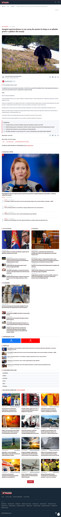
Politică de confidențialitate (17, 496)
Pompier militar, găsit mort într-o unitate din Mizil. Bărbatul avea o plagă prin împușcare (30, 410)
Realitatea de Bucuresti (52, 503)
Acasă (4, 6)
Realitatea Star (18, 503)
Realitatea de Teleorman (46, 505)
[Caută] (55, 2)
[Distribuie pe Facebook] (53, 77)
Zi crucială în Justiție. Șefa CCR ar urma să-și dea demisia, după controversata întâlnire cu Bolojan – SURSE (28, 201)
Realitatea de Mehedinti (15, 76)
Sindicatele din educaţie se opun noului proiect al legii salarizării (21, 129)
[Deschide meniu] (58, 2)
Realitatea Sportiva (11, 503)
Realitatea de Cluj (29, 505)
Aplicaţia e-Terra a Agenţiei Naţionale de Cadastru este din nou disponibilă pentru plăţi (11, 454)
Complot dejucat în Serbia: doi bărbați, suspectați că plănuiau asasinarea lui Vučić (24, 124)
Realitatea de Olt (54, 505)
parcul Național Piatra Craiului (22, 141)
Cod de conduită (26, 496)
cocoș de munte (9, 141)
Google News (30, 145)
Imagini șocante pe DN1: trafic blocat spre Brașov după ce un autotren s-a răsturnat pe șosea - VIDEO (49, 433)
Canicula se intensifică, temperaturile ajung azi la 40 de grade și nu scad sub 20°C (10, 476)
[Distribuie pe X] (58, 77)
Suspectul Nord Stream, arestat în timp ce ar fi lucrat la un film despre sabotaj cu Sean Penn (17, 278)
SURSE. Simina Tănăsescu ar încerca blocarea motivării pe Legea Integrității (43, 271)
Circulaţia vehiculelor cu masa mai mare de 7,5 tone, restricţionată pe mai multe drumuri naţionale (28, 131)
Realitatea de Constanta (21, 505)
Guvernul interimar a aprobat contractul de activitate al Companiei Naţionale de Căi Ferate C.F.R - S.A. (30, 433)
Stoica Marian (37, 428)
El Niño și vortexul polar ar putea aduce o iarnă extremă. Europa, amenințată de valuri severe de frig (50, 454)
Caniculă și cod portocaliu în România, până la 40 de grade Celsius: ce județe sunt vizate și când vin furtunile (49, 411)
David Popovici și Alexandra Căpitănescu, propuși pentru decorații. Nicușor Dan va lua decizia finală (9, 411)
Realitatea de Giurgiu (37, 505)
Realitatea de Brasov (43, 503)
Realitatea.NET (3, 503)
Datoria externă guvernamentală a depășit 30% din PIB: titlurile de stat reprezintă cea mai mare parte (15, 306)
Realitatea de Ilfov (4, 505)
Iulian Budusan (56, 472)
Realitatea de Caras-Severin (26, 503)
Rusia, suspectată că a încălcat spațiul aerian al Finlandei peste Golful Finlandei (29, 476)
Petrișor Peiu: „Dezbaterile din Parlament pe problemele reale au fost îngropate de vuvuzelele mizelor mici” (43, 253)
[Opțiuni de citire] (58, 514)
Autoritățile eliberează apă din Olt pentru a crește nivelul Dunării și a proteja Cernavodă (17, 323)
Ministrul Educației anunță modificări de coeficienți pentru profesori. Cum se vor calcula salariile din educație (49, 476)
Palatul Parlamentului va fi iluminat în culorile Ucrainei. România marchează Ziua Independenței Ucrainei (30, 127)
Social (5, 206)
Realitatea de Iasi (35, 503)
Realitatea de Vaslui (4, 507)
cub (3, 141)
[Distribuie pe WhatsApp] (55, 77)
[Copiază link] (50, 77)
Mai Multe (30, 481)
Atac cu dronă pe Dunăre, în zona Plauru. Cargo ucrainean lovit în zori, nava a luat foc (24, 207)
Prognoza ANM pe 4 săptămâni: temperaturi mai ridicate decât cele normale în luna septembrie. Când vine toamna (29, 454)
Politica (3, 197)
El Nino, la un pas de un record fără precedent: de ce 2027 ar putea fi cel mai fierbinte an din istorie (10, 432)
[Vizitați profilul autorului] (3, 77)
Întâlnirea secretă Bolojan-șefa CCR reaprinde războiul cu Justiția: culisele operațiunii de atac (26, 220)
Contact (2, 496)
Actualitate (13, 6)
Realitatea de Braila (12, 505)
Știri (8, 6)
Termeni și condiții (9, 496)
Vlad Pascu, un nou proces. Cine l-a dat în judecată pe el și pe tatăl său (20, 214)
